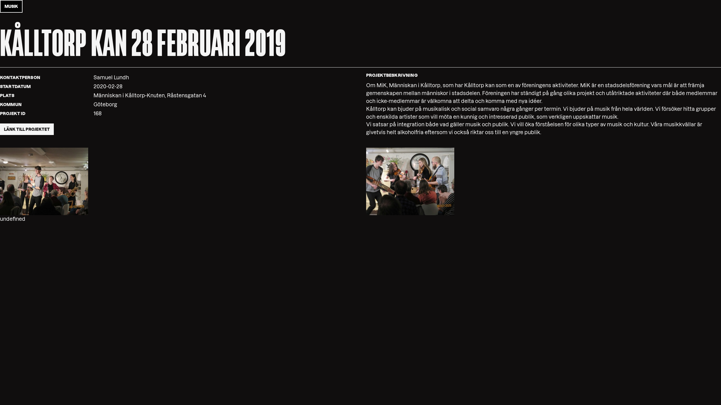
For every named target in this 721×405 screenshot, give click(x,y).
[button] (44, 181)
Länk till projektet (27, 129)
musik (11, 6)
